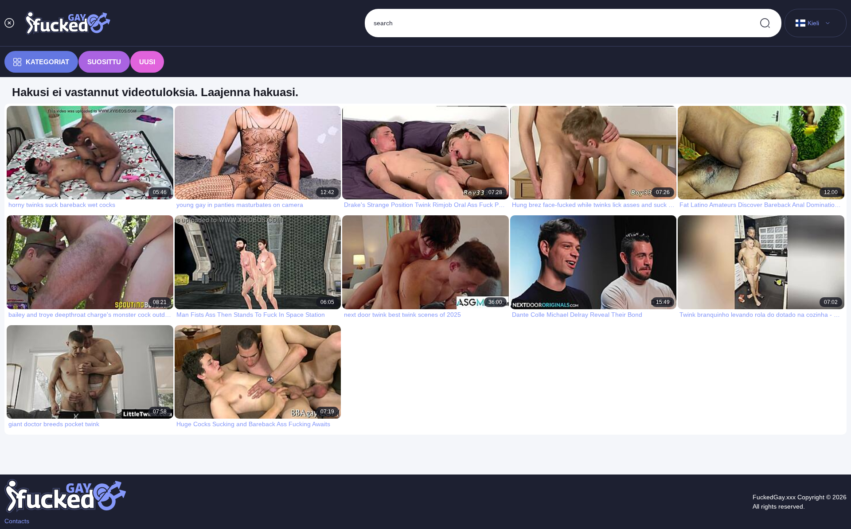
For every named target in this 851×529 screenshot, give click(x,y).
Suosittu (104, 62)
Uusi (147, 62)
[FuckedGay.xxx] (68, 23)
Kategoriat (47, 62)
